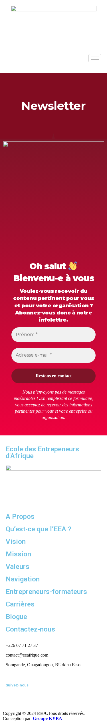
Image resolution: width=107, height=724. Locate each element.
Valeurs (17, 567)
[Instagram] (44, 694)
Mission (18, 554)
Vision (16, 542)
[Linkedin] (28, 694)
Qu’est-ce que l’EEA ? (38, 529)
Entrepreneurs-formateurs (46, 592)
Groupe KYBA (47, 718)
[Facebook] (13, 694)
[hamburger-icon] (94, 58)
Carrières (20, 604)
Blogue (16, 617)
